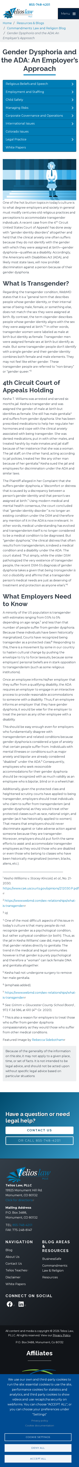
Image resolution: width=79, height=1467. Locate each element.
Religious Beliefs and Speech (27, 84)
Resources (50, 1277)
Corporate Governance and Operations (34, 115)
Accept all (38, 1458)
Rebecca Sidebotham (48, 1040)
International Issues (20, 123)
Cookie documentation (39, 1425)
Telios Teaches (16, 1270)
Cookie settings (38, 1437)
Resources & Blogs (30, 23)
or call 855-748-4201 (39, 1140)
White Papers (16, 147)
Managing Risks (17, 108)
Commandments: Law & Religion (55, 1268)
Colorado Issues (17, 131)
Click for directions (19, 1200)
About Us (12, 1257)
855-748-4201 (39, 4)
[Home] (21, 13)
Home (7, 23)
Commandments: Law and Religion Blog (36, 28)
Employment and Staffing (25, 92)
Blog (9, 1250)
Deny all (38, 1447)
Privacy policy (39, 1420)
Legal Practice (16, 139)
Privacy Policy (62, 1335)
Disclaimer (13, 1277)
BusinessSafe (51, 1259)
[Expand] (72, 84)
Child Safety (14, 99)
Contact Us (39, 1130)
